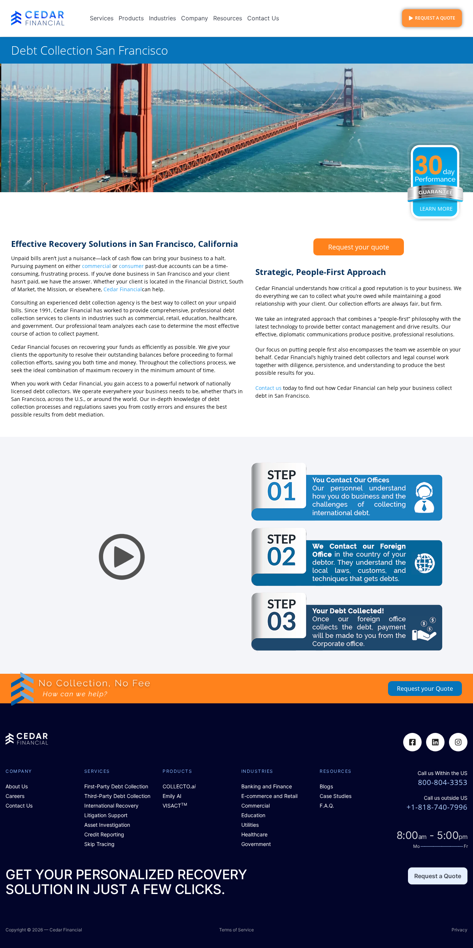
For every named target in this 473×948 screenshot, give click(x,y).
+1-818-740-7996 (436, 807)
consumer (131, 265)
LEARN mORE (436, 208)
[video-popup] (122, 557)
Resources (227, 18)
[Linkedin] (435, 742)
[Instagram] (458, 742)
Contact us (268, 387)
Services (101, 18)
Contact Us (263, 18)
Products (131, 18)
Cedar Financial (122, 289)
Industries (162, 18)
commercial (96, 265)
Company (194, 18)
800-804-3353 (442, 782)
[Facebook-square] (412, 742)
